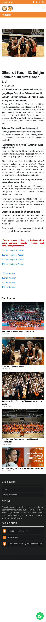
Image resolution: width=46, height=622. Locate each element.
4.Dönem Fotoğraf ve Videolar (13, 264)
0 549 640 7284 (13, 537)
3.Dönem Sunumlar (9, 282)
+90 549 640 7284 (8, 2)
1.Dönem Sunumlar (9, 273)
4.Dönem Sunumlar (9, 287)
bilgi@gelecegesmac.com (17, 531)
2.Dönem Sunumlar (9, 278)
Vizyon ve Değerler (10, 495)
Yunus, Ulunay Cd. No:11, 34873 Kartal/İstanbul (24, 544)
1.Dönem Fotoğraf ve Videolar (13, 250)
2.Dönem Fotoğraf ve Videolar (13, 255)
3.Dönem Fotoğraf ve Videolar (13, 259)
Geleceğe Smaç (9, 489)
